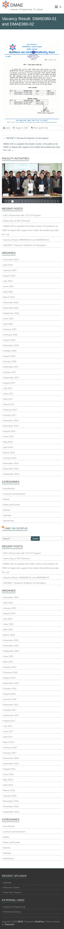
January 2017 (9, 415)
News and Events (41, 128)
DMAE (16, 5)
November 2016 (11, 426)
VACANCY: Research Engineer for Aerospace (26, 138)
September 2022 (11, 313)
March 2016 (9, 452)
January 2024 (9, 270)
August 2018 (9, 356)
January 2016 (9, 458)
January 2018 (9, 361)
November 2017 (11, 367)
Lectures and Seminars (14, 494)
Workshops (8, 520)
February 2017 (10, 410)
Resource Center (11, 887)
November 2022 (11, 308)
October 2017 (9, 372)
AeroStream (9, 488)
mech (8, 128)
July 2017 (8, 388)
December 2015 (11, 463)
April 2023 (8, 292)
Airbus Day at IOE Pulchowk (16, 221)
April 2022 (8, 324)
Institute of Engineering (14, 907)
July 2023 (8, 281)
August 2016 (9, 431)
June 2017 (8, 393)
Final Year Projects (12, 892)
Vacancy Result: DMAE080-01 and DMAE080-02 (26, 240)
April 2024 (8, 265)
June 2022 (8, 318)
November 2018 (11, 345)
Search (35, 539)
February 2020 (10, 334)
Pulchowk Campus (12, 912)
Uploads (7, 515)
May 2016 (8, 442)
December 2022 (11, 302)
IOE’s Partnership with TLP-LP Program (22, 215)
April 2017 (8, 399)
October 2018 (9, 351)
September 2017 (11, 377)
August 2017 (9, 383)
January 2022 (9, 329)
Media (6, 499)
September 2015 (11, 474)
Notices (6, 510)
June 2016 (8, 436)
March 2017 (9, 404)
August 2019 (9, 340)
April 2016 (8, 447)
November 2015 (11, 468)
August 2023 (9, 275)
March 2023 (9, 297)
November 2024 (11, 259)
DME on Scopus (16, 528)
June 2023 (8, 286)
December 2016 (11, 420)
